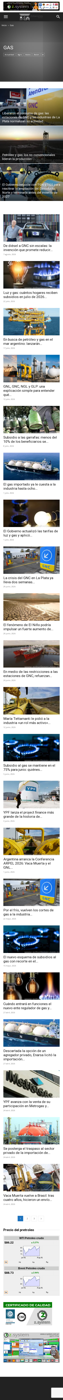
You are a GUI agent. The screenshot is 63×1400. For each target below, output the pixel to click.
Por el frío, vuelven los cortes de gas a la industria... (28, 912)
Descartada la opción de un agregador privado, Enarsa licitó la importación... (29, 1055)
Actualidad (9, 54)
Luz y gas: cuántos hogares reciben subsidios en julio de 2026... (30, 295)
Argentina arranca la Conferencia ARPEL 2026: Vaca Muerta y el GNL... (28, 863)
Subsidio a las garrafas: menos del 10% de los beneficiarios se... (30, 439)
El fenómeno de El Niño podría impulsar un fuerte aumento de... (28, 627)
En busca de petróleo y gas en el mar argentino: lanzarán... (28, 342)
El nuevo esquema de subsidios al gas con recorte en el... (29, 959)
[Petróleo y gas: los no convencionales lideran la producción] (31, 144)
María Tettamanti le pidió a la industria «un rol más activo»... (27, 721)
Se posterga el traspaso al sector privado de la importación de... (28, 1151)
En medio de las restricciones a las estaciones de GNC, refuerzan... (30, 674)
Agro (20, 54)
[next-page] (41, 1218)
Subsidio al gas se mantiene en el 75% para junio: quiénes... (29, 767)
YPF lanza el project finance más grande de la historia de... (28, 814)
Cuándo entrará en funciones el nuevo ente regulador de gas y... (27, 1006)
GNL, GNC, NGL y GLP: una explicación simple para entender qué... (29, 390)
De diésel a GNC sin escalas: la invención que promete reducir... (28, 248)
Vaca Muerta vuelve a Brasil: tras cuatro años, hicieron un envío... (28, 1198)
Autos (27, 54)
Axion (36, 54)
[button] (5, 16)
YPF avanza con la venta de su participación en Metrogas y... (26, 1104)
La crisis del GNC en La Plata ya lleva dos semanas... (28, 580)
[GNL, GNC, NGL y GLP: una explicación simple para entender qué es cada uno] (31, 368)
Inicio (4, 25)
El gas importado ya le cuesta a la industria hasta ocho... (29, 486)
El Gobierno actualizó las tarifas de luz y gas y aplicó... (30, 533)
